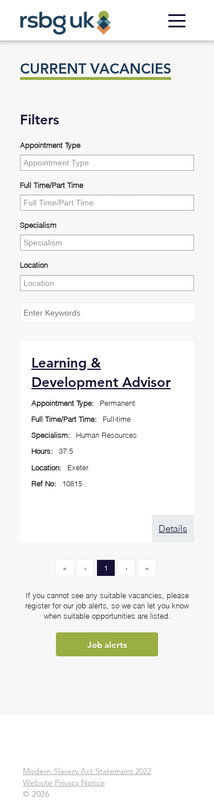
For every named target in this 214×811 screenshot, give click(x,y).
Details (173, 528)
